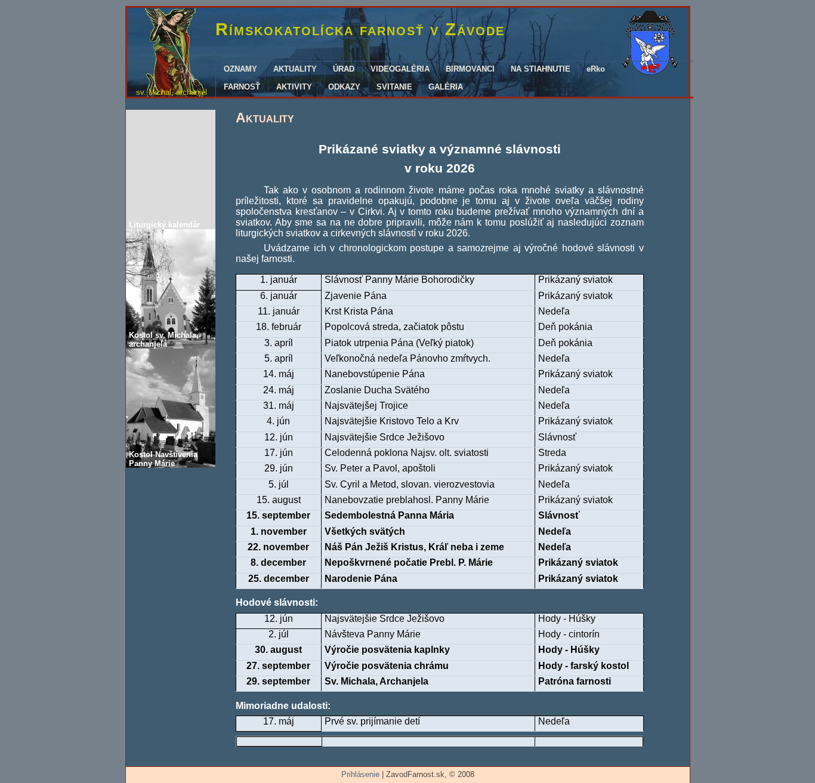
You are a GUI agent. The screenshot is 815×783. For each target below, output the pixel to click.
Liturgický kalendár (164, 224)
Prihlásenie (360, 774)
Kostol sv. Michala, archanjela (164, 340)
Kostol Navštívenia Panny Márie (163, 459)
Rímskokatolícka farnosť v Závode (360, 29)
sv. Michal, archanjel (171, 92)
